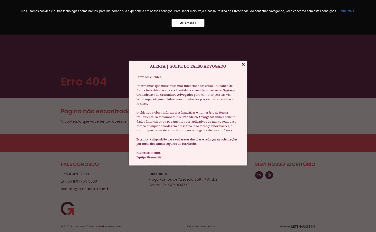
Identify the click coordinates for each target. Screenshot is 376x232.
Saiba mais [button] (346, 11)
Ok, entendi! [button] (188, 22)
